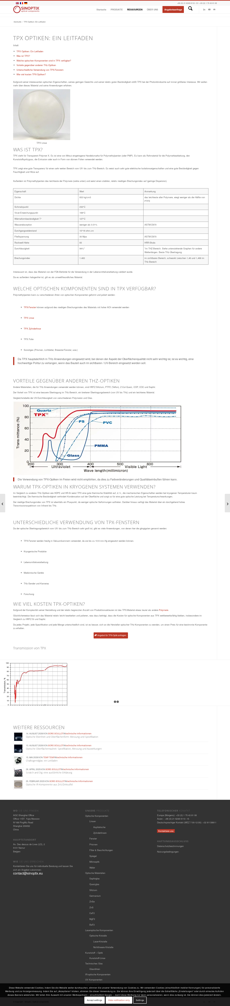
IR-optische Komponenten (97, 974)
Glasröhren (94, 969)
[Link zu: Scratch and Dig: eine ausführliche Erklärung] (18, 772)
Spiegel (93, 856)
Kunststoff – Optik (94, 952)
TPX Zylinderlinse (32, 328)
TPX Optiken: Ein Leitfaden (30, 51)
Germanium (95, 895)
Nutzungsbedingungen (168, 851)
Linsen (92, 821)
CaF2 (92, 913)
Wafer (92, 867)
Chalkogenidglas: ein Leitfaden (42, 760)
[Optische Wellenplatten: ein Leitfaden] (2, 503)
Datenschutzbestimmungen (170, 846)
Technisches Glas (94, 963)
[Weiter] (222, 683)
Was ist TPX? (23, 55)
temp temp (49, 757)
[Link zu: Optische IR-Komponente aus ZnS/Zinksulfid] (18, 784)
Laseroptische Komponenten (99, 930)
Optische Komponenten (96, 815)
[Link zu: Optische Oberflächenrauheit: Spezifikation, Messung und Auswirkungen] (18, 749)
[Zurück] (8, 683)
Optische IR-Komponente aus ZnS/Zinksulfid (49, 784)
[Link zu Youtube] (209, 9)
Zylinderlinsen (100, 832)
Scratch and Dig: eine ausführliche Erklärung (49, 772)
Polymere (163, 610)
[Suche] (190, 9)
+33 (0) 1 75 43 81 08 (208, 3)
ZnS (91, 907)
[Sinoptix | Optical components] (26, 9)
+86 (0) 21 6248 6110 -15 (187, 3)
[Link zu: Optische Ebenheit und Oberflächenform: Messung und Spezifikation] (18, 737)
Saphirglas (94, 878)
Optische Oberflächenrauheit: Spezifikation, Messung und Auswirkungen (64, 748)
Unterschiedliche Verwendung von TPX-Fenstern (40, 69)
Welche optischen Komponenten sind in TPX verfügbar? (44, 60)
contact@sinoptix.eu (28, 873)
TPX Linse (29, 317)
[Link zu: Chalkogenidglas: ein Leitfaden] (18, 760)
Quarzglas (94, 884)
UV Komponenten (93, 979)
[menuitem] (101, 9)
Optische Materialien (95, 873)
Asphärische (99, 827)
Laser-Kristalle (100, 941)
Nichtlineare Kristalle (103, 947)
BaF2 (92, 924)
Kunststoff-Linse (97, 958)
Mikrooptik (94, 861)
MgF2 (92, 919)
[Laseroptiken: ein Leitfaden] (227, 503)
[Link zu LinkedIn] (204, 9)
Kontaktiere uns (166, 831)
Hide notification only (119, 1000)
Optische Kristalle (98, 935)
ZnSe (92, 901)
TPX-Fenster (30, 307)
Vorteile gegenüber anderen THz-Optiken (36, 65)
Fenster (93, 838)
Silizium (93, 890)
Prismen (93, 844)
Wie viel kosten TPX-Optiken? (31, 74)
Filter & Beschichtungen (101, 850)
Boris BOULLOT (55, 733)
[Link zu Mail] (214, 9)
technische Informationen (78, 733)
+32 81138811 (209, 822)
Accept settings (94, 1000)
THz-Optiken (104, 380)
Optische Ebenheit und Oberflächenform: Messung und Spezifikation (62, 736)
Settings (140, 1000)
